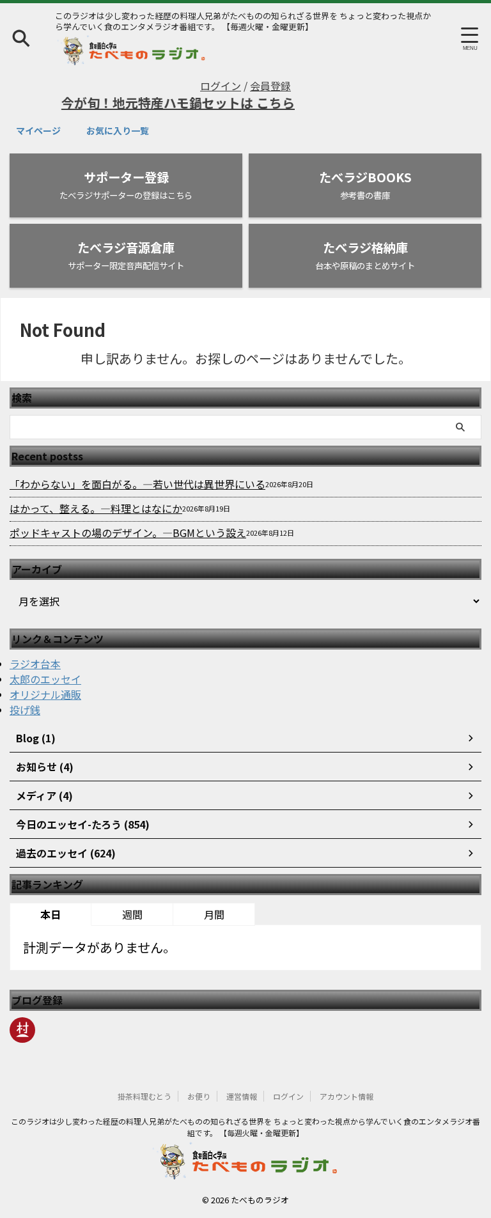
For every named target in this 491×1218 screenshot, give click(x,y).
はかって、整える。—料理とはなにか (96, 508)
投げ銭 (25, 709)
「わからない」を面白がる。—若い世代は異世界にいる (137, 484)
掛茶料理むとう (144, 1096)
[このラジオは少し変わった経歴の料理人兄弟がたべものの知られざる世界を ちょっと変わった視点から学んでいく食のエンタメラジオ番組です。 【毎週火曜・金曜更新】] (131, 56)
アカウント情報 (346, 1096)
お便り (198, 1096)
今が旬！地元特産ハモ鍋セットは (150, 102)
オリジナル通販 (45, 694)
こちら (267, 102)
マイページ (38, 130)
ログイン (220, 85)
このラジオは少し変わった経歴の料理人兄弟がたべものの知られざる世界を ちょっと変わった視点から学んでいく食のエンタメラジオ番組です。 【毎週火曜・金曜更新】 (245, 1127)
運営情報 (241, 1096)
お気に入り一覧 (117, 130)
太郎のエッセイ (45, 679)
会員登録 (270, 85)
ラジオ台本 (35, 663)
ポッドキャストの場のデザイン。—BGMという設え (128, 532)
